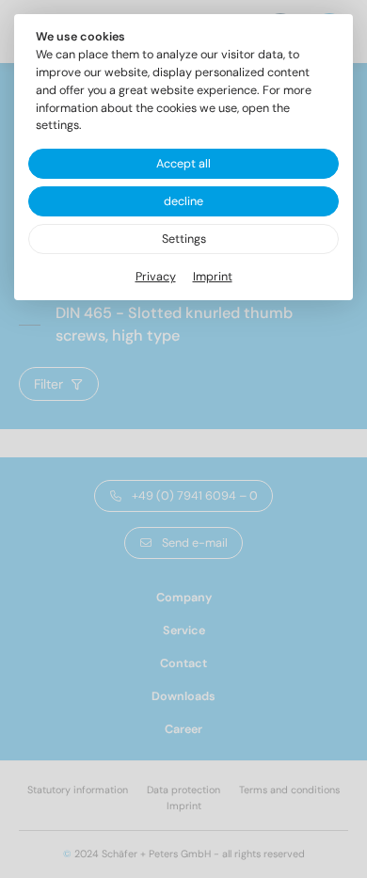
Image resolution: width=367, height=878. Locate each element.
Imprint (212, 276)
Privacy (156, 276)
